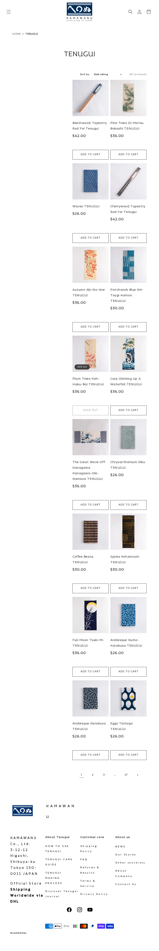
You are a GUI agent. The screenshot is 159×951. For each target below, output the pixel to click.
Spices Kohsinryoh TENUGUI (125, 559)
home (16, 34)
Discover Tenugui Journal (61, 894)
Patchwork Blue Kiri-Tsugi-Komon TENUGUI (126, 295)
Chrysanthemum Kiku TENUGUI (127, 465)
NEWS (120, 846)
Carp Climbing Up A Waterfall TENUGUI (126, 381)
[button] (8, 11)
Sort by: (85, 74)
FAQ (84, 859)
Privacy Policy (94, 894)
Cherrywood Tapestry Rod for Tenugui (128, 209)
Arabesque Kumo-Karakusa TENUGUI (126, 643)
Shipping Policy (88, 848)
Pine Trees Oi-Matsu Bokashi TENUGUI (127, 126)
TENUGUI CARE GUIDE (59, 862)
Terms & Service (87, 883)
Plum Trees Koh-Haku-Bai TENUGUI (88, 381)
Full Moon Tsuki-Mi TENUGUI (87, 643)
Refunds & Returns (89, 870)
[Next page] (137, 774)
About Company (124, 873)
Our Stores (125, 854)
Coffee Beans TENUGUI (83, 559)
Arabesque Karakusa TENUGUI (89, 726)
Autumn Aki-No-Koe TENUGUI (88, 292)
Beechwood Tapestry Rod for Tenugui (89, 126)
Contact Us (125, 884)
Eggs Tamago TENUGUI (121, 726)
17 (126, 775)
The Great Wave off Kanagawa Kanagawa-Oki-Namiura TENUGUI (88, 470)
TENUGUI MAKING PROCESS (53, 878)
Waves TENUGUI (86, 206)
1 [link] (81, 775)
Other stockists (130, 863)
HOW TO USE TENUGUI (57, 848)
